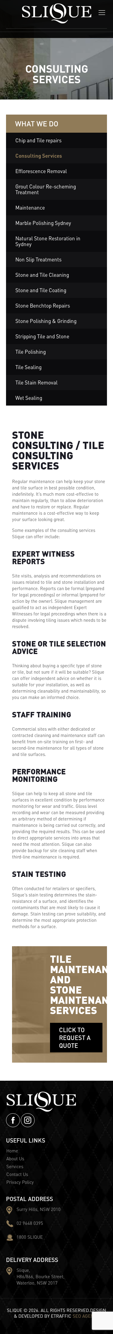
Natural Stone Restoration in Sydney (47, 241)
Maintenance (30, 207)
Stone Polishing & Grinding (46, 321)
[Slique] (56, 16)
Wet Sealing (28, 397)
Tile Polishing (30, 351)
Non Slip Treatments (38, 259)
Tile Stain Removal (36, 382)
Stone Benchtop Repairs (42, 305)
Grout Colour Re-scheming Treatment (45, 189)
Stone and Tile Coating (40, 290)
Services (14, 1166)
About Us (15, 1158)
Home (12, 1151)
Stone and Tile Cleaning (42, 274)
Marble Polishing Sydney (43, 223)
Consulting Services (38, 155)
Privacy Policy (20, 1182)
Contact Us (17, 1174)
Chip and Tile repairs (38, 140)
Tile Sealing (28, 367)
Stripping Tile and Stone (42, 336)
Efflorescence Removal (41, 171)
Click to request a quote (75, 1037)
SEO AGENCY (86, 1316)
